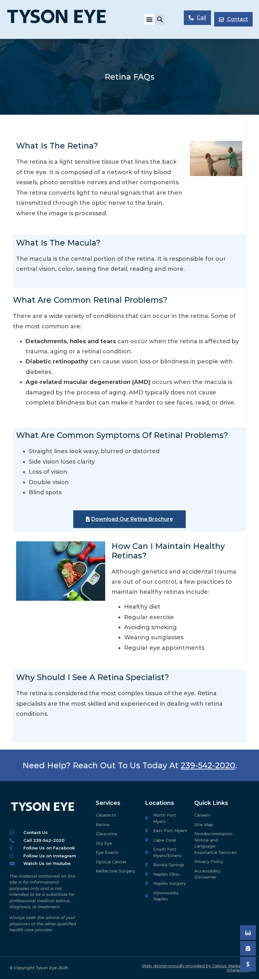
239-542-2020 (208, 765)
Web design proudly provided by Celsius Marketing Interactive (196, 967)
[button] (149, 19)
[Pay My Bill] (248, 964)
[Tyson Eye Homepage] (62, 19)
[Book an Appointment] (248, 932)
